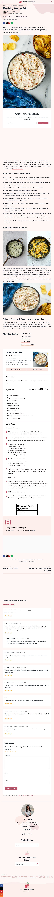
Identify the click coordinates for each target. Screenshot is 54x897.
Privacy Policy (39, 894)
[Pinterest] (25, 834)
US (32, 389)
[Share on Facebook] (4, 23)
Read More (27, 829)
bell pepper (41, 326)
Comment (8, 755)
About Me (28, 894)
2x (44, 389)
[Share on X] (7, 23)
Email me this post (21, 16)
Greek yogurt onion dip (24, 160)
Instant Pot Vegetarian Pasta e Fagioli (40, 569)
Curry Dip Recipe (26, 336)
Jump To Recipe (8, 16)
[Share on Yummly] (1, 894)
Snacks (13, 5)
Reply (29, 610)
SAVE (43, 123)
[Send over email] (12, 23)
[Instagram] (22, 834)
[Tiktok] (31, 833)
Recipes (8, 5)
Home (4, 5)
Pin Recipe (38, 369)
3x (47, 389)
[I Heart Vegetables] (27, 885)
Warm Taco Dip (25, 339)
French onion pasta (17, 168)
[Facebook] (27, 834)
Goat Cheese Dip (25, 333)
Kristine (7, 667)
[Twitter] (29, 834)
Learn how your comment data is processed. (26, 795)
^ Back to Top (13, 894)
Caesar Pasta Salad (10, 568)
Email (6, 780)
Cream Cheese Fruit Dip (27, 345)
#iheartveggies (31, 530)
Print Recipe (17, 369)
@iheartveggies (11, 530)
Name (6, 773)
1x (41, 389)
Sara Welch (8, 726)
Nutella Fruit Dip (25, 342)
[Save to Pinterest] (9, 23)
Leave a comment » (9, 604)
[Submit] (37, 845)
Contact (33, 894)
